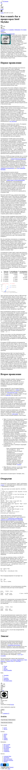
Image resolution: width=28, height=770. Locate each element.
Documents (6, 748)
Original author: (8, 33)
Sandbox (6, 739)
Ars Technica (13, 659)
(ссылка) (19, 464)
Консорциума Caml (12, 392)
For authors (6, 746)
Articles (5, 734)
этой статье (15, 414)
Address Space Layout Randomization (16, 180)
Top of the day (4, 719)
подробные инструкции (14, 645)
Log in (5, 727)
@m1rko (12, 704)
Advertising (6, 757)
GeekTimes (18, 661)
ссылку (2, 484)
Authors (5, 738)
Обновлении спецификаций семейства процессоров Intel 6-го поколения (12, 519)
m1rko (2, 12)
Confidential (6, 751)
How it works (7, 744)
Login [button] (2, 9)
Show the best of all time (6, 722)
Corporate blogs (7, 756)
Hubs (5, 736)
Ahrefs (17, 389)
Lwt (19, 654)
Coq (21, 654)
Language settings (5, 767)
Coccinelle (3, 655)
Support (11, 767)
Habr (8, 768)
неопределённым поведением (18, 158)
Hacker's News (10, 661)
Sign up (5, 729)
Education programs (8, 760)
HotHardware (20, 659)
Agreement (6, 750)
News (5, 735)
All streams (5, 1)
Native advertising (8, 759)
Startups (5, 761)
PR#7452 (8, 395)
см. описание (13, 121)
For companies (7, 747)
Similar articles (12, 719)
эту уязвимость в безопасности (12, 167)
